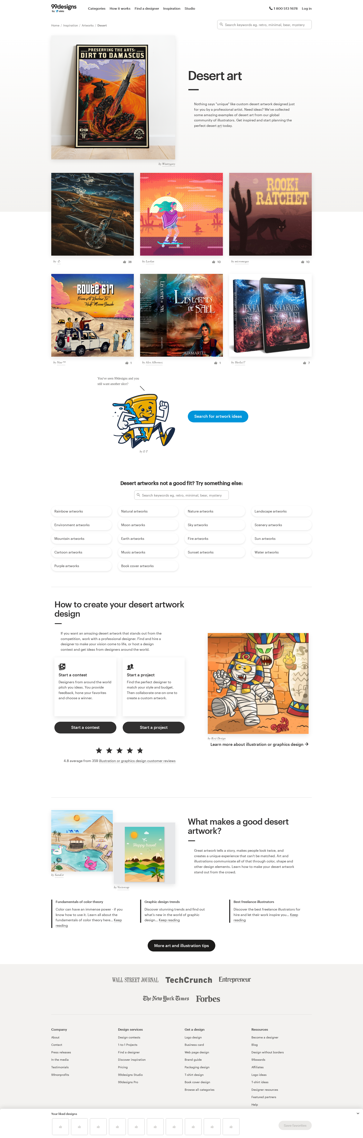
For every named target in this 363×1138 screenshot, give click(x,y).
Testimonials (60, 1067)
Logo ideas (259, 1074)
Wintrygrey (168, 164)
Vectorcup (123, 887)
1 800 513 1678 (286, 8)
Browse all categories (199, 1089)
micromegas (242, 261)
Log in (307, 8)
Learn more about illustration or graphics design (257, 744)
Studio (190, 8)
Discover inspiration (132, 1059)
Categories (96, 8)
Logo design (193, 1037)
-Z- (59, 261)
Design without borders (267, 1052)
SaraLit (59, 875)
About (55, 1037)
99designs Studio (130, 1074)
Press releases (61, 1052)
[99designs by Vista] (63, 8)
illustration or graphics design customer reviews (137, 761)
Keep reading (169, 920)
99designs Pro (128, 1082)
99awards (258, 1059)
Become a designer (264, 1037)
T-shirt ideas (259, 1082)
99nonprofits (60, 1074)
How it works (120, 8)
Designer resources (264, 1089)
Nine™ (61, 362)
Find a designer (147, 8)
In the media (60, 1059)
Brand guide (193, 1059)
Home (55, 25)
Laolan (150, 261)
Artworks (88, 25)
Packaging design (197, 1067)
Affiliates (257, 1067)
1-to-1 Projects (127, 1044)
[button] (358, 1113)
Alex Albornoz (154, 362)
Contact (56, 1044)
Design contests (129, 1037)
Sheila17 (240, 362)
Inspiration (171, 8)
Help (254, 1104)
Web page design (197, 1052)
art (219, 125)
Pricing (123, 1067)
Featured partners (263, 1097)
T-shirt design (194, 1074)
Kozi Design (218, 738)
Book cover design (197, 1082)
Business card (194, 1044)
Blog (254, 1044)
